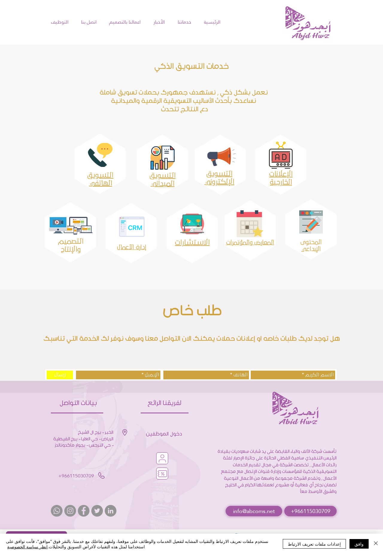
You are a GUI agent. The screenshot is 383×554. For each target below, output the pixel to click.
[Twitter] (97, 511)
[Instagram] (70, 511)
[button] (254, 511)
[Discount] (162, 474)
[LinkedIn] (110, 511)
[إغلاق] (375, 543)
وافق (359, 544)
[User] (162, 458)
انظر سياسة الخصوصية (27, 547)
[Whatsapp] (57, 511)
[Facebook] (83, 511)
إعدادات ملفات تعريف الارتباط (314, 544)
